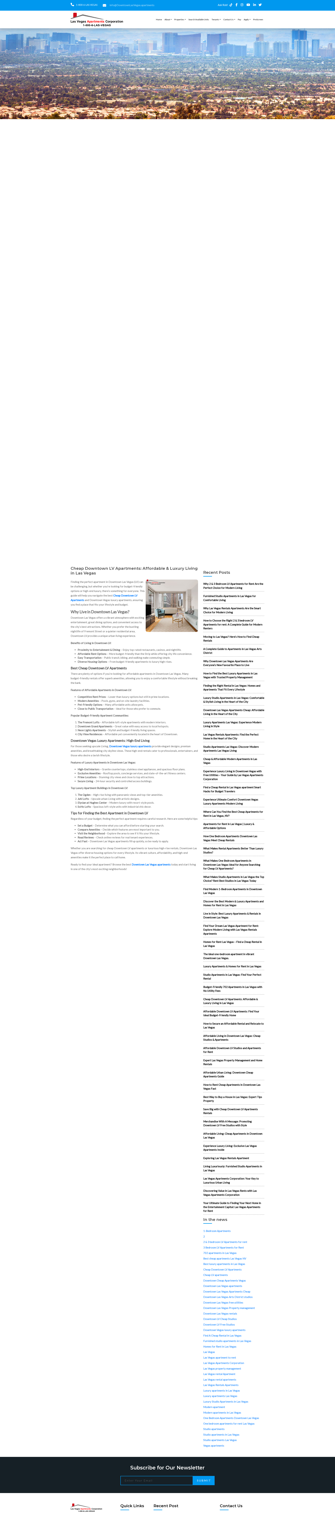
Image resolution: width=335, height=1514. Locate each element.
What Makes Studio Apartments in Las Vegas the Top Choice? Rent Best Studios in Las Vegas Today (233, 878)
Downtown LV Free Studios (219, 1324)
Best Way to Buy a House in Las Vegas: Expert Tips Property (232, 1098)
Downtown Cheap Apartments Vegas (224, 1280)
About (167, 19)
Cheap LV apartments (215, 1274)
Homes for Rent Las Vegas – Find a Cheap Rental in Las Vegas (232, 943)
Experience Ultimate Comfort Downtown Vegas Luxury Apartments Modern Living (230, 801)
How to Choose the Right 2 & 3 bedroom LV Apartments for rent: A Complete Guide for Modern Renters (232, 624)
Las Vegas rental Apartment (219, 1373)
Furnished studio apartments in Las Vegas (227, 1340)
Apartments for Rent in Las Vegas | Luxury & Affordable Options (228, 825)
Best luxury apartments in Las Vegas (224, 1263)
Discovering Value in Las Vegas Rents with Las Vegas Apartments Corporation (230, 1192)
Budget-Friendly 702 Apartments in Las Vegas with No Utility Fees (232, 988)
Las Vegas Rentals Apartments (221, 1384)
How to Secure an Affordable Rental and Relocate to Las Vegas (233, 1025)
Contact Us (228, 19)
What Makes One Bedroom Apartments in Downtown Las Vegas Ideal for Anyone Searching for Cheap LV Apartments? (231, 864)
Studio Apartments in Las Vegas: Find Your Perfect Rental (232, 976)
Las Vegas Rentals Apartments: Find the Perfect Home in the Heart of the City (231, 736)
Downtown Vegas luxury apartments (130, 746)
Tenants (215, 19)
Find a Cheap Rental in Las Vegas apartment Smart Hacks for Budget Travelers (232, 789)
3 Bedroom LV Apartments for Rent (223, 1247)
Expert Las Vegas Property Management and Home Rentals (232, 1062)
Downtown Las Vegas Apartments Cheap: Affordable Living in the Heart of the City (233, 712)
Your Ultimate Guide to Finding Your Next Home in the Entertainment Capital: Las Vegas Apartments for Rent (232, 1206)
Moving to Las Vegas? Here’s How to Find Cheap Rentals (231, 638)
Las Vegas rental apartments (219, 1379)
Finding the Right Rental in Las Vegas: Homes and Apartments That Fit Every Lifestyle (231, 687)
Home (159, 19)
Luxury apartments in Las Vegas (221, 1390)
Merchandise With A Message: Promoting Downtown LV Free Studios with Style (227, 1123)
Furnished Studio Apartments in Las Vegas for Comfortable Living (229, 598)
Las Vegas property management (222, 1368)
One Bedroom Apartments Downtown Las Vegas (231, 1418)
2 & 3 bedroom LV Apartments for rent (225, 1241)
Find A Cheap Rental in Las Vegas (222, 1335)
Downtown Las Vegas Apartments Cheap (226, 1291)
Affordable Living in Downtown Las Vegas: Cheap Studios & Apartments (231, 1037)
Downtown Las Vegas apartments (151, 864)
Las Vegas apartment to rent (219, 1357)
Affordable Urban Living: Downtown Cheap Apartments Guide (228, 1074)
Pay (239, 19)
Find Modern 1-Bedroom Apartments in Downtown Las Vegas (232, 891)
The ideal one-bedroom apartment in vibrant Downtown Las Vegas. (228, 956)
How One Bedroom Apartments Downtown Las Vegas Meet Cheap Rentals (230, 838)
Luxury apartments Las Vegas (220, 1395)
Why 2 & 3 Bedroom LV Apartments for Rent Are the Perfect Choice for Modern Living (233, 585)
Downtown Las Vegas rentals (220, 1313)
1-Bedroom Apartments (217, 1230)
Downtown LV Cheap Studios (220, 1318)
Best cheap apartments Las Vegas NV (224, 1258)
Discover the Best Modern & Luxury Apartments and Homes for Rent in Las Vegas (233, 903)
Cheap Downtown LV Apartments (222, 1269)
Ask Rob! (223, 4)
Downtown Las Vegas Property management (229, 1307)
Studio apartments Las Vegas (220, 1440)
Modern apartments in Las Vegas (222, 1412)
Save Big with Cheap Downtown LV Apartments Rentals (230, 1111)
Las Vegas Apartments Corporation (223, 1362)
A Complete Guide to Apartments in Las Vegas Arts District (232, 650)
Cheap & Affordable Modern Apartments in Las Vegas (230, 761)
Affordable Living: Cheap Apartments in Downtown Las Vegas (232, 1135)
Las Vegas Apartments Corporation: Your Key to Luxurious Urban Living (231, 1180)
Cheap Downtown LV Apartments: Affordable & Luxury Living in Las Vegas (230, 1001)
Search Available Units (198, 19)
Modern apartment (214, 1407)
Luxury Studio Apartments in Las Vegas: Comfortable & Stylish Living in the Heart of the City (233, 699)
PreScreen (258, 19)
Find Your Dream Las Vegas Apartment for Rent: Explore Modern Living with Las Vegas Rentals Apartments (231, 929)
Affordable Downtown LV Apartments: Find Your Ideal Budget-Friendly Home (231, 1013)
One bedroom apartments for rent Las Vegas (229, 1423)
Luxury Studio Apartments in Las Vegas (225, 1401)
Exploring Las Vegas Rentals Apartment (226, 1158)
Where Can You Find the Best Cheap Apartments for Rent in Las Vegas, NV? (233, 813)
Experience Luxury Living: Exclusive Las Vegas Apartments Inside (230, 1147)
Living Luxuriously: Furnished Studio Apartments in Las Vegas (232, 1168)
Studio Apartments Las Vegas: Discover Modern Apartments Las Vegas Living (231, 748)
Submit (204, 1480)
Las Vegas (209, 1351)
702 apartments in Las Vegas (220, 1252)
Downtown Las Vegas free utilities (223, 1302)
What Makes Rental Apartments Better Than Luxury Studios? (233, 850)
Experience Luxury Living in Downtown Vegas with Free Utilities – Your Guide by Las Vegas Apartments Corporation (233, 775)
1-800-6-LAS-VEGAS (87, 4)
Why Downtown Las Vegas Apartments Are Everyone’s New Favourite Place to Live (228, 663)
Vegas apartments (213, 1445)
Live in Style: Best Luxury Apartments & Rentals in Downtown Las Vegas (232, 915)
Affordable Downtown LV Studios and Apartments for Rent (232, 1050)
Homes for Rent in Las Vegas (219, 1346)
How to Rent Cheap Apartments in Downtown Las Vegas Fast (231, 1086)
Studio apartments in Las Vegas (221, 1434)
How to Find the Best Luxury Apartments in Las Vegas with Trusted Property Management (230, 675)
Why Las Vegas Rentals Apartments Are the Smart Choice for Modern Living (232, 610)
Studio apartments (214, 1429)
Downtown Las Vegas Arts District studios (228, 1296)
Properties (179, 19)
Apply (246, 19)
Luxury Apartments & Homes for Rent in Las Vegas (232, 966)
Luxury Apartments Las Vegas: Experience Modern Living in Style (232, 724)
